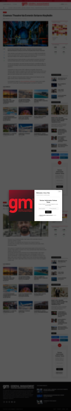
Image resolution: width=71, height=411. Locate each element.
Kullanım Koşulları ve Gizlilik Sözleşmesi (46, 215)
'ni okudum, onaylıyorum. (47, 216)
